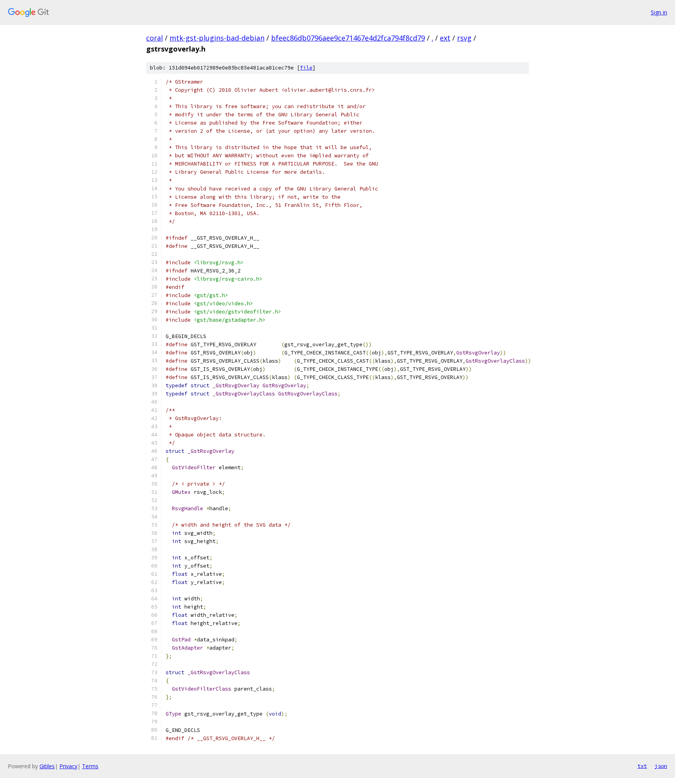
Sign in (659, 12)
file (306, 67)
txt (642, 765)
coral (154, 38)
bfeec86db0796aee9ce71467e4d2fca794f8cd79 (348, 38)
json (661, 765)
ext (445, 38)
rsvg (464, 38)
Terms (90, 766)
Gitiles (47, 766)
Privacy (68, 766)
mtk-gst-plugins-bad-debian (217, 38)
